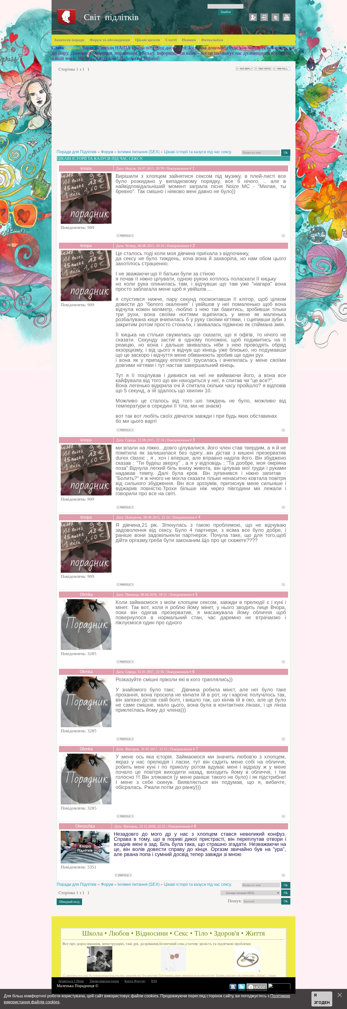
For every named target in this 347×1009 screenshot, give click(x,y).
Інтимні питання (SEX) (139, 152)
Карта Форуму (135, 981)
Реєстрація (253, 17)
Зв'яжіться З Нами (71, 981)
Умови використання (104, 981)
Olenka (86, 594)
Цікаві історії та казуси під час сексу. (198, 152)
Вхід (264, 17)
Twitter (275, 17)
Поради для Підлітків (77, 152)
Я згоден (322, 999)
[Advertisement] (173, 110)
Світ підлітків (111, 17)
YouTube (286, 17)
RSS (154, 981)
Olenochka (85, 826)
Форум (107, 152)
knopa (86, 168)
